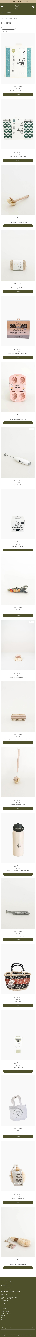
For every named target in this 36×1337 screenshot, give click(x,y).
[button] (33, 7)
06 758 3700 (8, 1290)
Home (2, 18)
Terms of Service (5, 1311)
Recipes (3, 1315)
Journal (3, 1317)
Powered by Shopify (26, 1335)
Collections (8, 18)
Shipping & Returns (5, 1313)
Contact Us (3, 1319)
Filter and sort (9, 28)
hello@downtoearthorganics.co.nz (12, 1291)
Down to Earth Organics (15, 1335)
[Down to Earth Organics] (17, 7)
